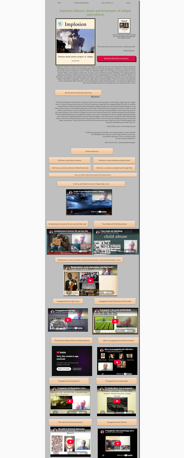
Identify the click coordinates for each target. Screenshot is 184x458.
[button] (93, 175)
